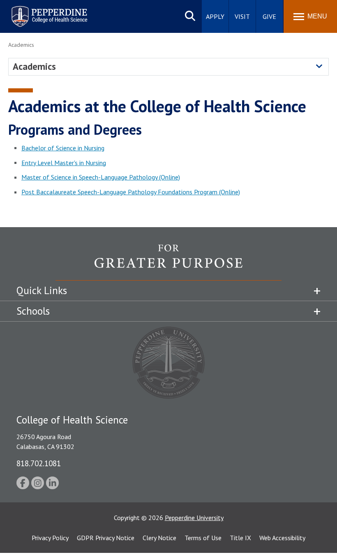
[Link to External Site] (168, 262)
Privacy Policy (50, 538)
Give (269, 16)
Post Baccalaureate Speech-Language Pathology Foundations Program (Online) (130, 192)
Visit (242, 16)
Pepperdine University (39, 7)
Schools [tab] (33, 311)
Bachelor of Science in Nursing (62, 148)
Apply (215, 16)
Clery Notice (159, 538)
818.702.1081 (38, 463)
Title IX (240, 538)
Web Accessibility (282, 538)
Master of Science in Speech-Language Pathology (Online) (100, 177)
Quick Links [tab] (41, 290)
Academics (34, 66)
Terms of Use (203, 538)
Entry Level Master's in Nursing (63, 163)
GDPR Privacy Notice (105, 538)
